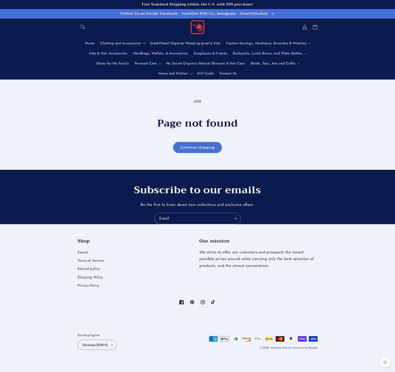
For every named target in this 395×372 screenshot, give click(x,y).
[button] (82, 27)
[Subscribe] (235, 218)
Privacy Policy (88, 285)
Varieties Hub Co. (281, 347)
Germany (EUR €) (95, 345)
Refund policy (88, 268)
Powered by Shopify (305, 347)
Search (82, 252)
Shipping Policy (90, 277)
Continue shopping (197, 147)
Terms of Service (90, 260)
